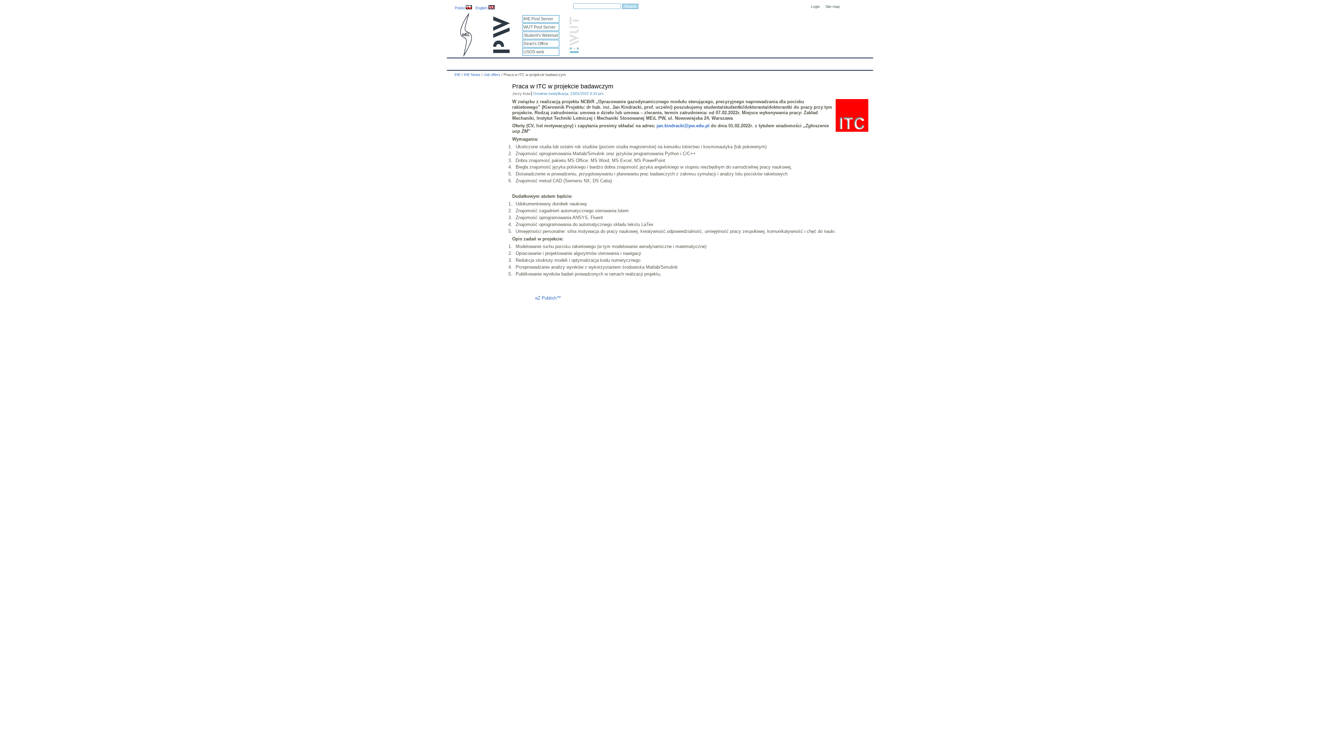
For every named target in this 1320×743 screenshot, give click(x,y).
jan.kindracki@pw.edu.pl (683, 125)
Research (622, 62)
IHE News (508, 62)
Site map (832, 6)
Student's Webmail (541, 35)
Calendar (478, 62)
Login (815, 6)
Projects (650, 62)
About (534, 62)
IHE (456, 62)
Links (716, 62)
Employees (561, 62)
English (481, 8)
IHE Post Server (538, 19)
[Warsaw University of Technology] (501, 51)
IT (699, 62)
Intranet (739, 62)
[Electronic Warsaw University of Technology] (573, 51)
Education (593, 62)
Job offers (492, 75)
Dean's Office (536, 43)
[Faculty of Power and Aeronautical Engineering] (465, 55)
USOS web (534, 52)
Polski (460, 8)
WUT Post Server (540, 27)
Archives (677, 62)
